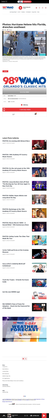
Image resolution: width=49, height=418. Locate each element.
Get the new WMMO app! (11, 292)
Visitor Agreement (37, 399)
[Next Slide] (43, 45)
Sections (3, 1)
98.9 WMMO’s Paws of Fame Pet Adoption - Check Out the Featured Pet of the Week (16, 306)
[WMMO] (24, 1)
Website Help (5, 392)
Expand (5, 29)
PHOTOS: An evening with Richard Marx (16, 141)
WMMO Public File (6, 376)
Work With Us (5, 369)
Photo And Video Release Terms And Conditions (12, 380)
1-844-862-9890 (25, 109)
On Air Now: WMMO (24, 92)
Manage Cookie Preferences (7, 401)
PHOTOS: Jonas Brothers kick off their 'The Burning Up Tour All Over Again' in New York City (16, 184)
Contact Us (4, 366)
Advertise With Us (6, 386)
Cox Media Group (8, 399)
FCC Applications (6, 378)
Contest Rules (5, 371)
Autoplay (10, 29)
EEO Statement (5, 373)
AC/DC (24, 8)
